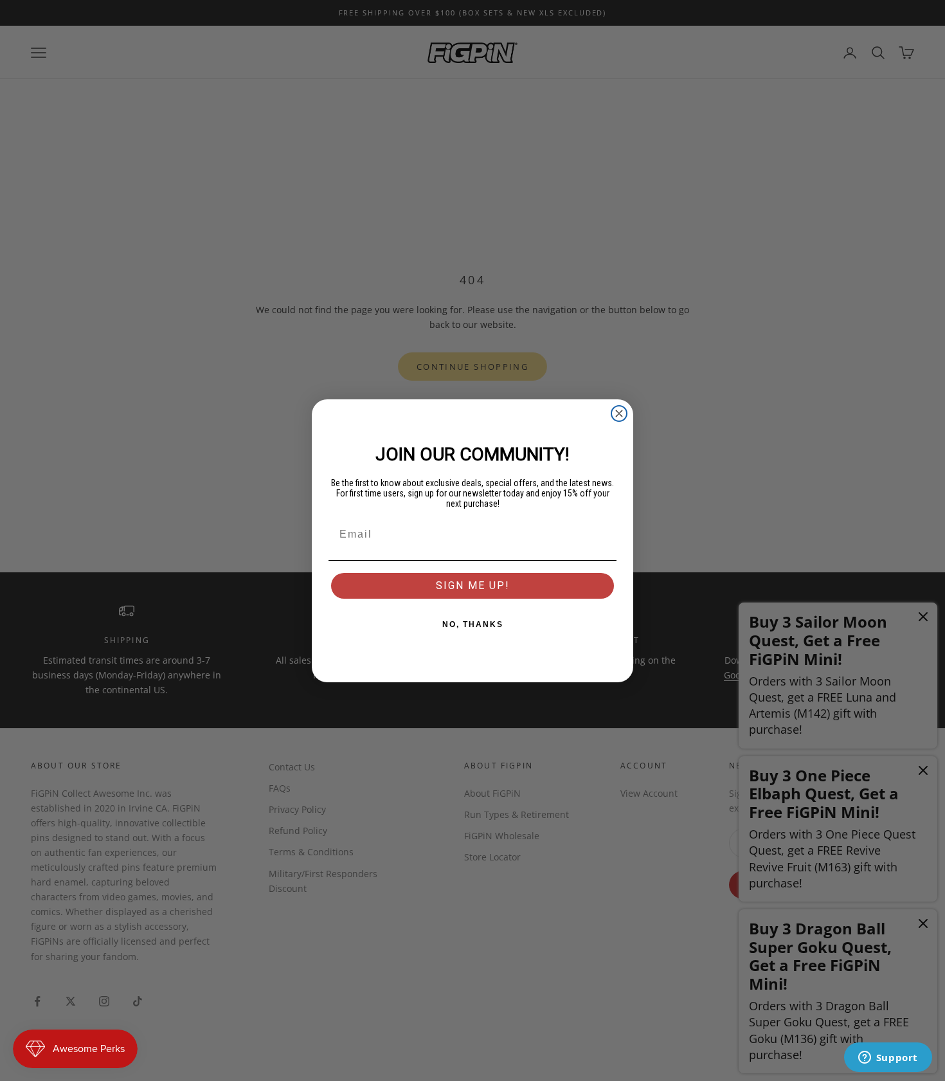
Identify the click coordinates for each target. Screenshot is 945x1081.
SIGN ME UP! (473, 585)
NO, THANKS (472, 624)
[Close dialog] (619, 413)
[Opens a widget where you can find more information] (887, 1058)
